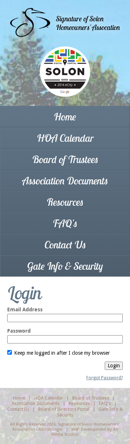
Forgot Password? (104, 377)
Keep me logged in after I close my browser (61, 353)
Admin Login (50, 429)
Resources (65, 202)
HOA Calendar (65, 138)
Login (114, 365)
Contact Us (65, 244)
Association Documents (65, 180)
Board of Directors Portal (64, 409)
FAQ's (65, 223)
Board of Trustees (65, 159)
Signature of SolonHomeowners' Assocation (88, 23)
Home (65, 116)
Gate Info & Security (65, 266)
